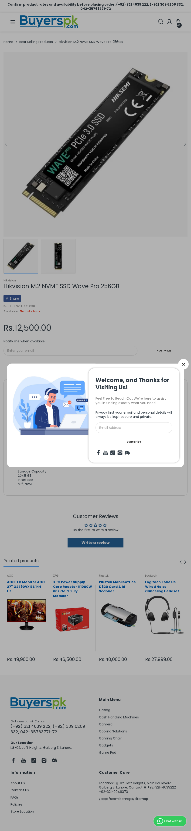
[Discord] (127, 453)
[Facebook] (98, 453)
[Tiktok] (113, 453)
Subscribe (134, 442)
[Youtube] (105, 453)
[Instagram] (120, 453)
